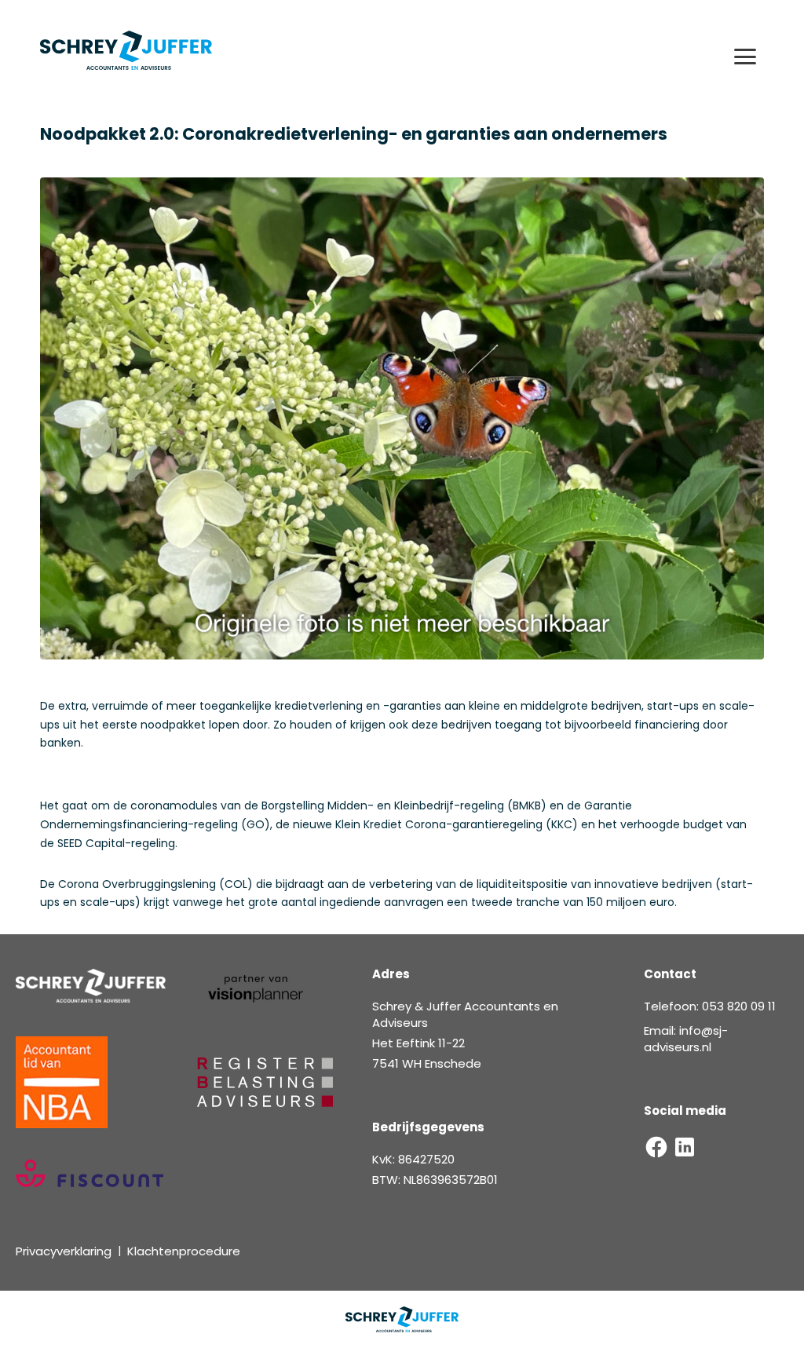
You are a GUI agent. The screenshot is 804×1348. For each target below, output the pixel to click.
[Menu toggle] (745, 56)
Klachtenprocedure (183, 1251)
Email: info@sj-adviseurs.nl (686, 1038)
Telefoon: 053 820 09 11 (710, 1006)
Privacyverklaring (63, 1251)
